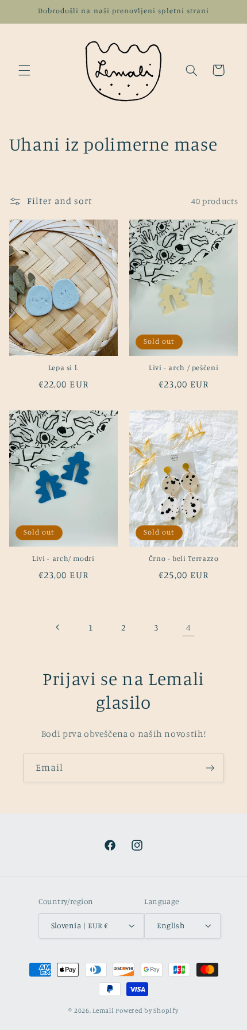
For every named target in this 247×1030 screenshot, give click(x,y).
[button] (24, 70)
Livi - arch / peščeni (183, 367)
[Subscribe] (210, 768)
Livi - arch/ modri (63, 558)
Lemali (103, 1010)
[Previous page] (58, 627)
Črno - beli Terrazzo (184, 558)
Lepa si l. (63, 367)
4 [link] (188, 627)
